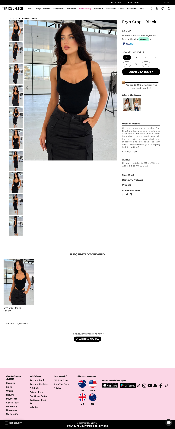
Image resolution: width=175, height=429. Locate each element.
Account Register (39, 384)
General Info (12, 402)
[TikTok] (139, 386)
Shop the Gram (61, 384)
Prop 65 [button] (126, 185)
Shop (38, 8)
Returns (10, 394)
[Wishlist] (162, 8)
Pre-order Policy (38, 396)
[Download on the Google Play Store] (128, 387)
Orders (9, 391)
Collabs (57, 388)
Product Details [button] (131, 123)
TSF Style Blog (61, 380)
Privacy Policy (37, 392)
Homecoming (85, 8)
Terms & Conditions (96, 426)
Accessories (132, 8)
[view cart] (168, 8)
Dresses (46, 8)
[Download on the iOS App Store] (110, 387)
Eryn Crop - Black (27, 18)
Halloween (71, 8)
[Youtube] (149, 386)
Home (13, 18)
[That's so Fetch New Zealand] (93, 397)
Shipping (10, 383)
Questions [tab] (23, 324)
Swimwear (98, 8)
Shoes (121, 8)
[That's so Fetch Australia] (82, 384)
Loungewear (58, 8)
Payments (11, 398)
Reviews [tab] (9, 324)
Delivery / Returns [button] (132, 180)
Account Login (37, 380)
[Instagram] (144, 386)
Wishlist (34, 407)
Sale (142, 8)
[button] (156, 8)
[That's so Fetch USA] (93, 384)
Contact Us (12, 414)
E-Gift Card (35, 388)
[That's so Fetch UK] (82, 397)
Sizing (9, 387)
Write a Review (89, 340)
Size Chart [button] (128, 175)
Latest (30, 8)
